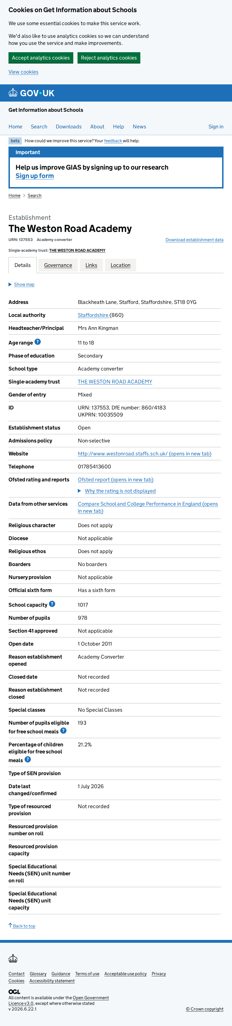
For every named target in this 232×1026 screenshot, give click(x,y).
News (139, 126)
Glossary (38, 973)
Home (15, 126)
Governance (58, 265)
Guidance (60, 973)
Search (39, 126)
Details (22, 265)
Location (120, 265)
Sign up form (35, 176)
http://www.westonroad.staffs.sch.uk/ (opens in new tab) (144, 453)
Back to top (23, 926)
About (97, 126)
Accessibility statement (52, 980)
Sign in (216, 126)
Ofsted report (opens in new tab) (115, 479)
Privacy (159, 973)
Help (118, 126)
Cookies (16, 980)
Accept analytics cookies (41, 57)
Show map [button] (24, 284)
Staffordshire (93, 315)
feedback (113, 140)
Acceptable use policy (125, 973)
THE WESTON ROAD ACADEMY (77, 250)
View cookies (23, 71)
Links (91, 265)
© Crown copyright (205, 1009)
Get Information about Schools (45, 110)
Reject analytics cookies (109, 57)
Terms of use (87, 973)
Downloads (69, 126)
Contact (16, 973)
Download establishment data (195, 239)
